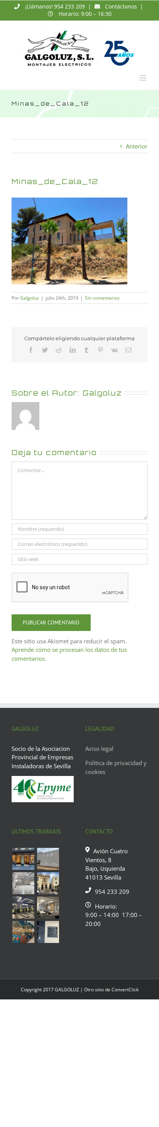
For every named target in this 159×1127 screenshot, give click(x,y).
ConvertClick (125, 989)
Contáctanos (121, 6)
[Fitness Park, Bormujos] (23, 907)
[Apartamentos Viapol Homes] (47, 932)
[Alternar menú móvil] (143, 78)
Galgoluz (29, 298)
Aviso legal (99, 748)
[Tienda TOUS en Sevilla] (23, 859)
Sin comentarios (102, 298)
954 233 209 (69, 6)
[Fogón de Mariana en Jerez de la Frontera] (23, 932)
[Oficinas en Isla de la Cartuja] (47, 907)
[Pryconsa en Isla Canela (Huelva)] (47, 859)
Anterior (136, 146)
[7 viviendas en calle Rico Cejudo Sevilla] (47, 883)
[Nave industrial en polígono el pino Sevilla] (23, 883)
